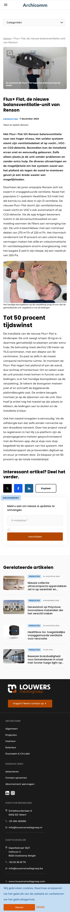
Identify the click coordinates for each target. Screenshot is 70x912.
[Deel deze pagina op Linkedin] (29, 488)
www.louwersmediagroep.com (27, 881)
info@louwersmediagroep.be (26, 868)
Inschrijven (35, 536)
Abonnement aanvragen (20, 784)
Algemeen (11, 728)
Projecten (11, 735)
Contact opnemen (16, 777)
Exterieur (10, 747)
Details (40, 906)
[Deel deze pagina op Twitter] (7, 488)
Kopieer (46, 488)
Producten (10, 119)
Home (7, 38)
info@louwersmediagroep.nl (25, 827)
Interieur (10, 741)
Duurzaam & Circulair (17, 753)
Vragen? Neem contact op (28, 703)
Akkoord (19, 907)
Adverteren (12, 771)
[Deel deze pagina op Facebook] (18, 488)
